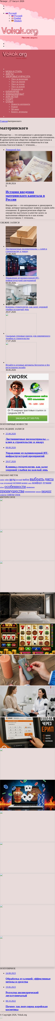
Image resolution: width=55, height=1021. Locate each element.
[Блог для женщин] (19, 39)
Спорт (9, 99)
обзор (2, 487)
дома (1, 483)
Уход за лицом (18, 81)
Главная (4, 121)
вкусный (19, 480)
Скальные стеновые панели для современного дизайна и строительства (28, 337)
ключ (30, 483)
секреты (3, 495)
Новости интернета (20, 104)
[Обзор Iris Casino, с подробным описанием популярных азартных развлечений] (27, 841)
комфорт (37, 482)
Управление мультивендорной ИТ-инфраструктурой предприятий (22, 279)
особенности (15, 486)
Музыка (15, 109)
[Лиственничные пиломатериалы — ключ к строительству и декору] (21, 246)
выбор (26, 479)
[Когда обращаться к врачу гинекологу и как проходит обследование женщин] (27, 716)
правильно (30, 487)
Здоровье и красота (18, 76)
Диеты (10, 74)
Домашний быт (15, 94)
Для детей (12, 96)
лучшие (47, 482)
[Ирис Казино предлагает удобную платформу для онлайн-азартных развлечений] (27, 810)
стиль (17, 494)
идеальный (8, 483)
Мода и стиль (14, 71)
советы (10, 494)
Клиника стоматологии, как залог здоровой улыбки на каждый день (27, 308)
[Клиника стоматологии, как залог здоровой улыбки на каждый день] (21, 304)
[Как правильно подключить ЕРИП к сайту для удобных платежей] (27, 747)
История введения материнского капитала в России (25, 195)
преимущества (12, 491)
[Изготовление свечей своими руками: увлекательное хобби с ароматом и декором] (27, 685)
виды (12, 479)
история (17, 483)
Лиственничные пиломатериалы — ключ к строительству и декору (26, 250)
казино (24, 483)
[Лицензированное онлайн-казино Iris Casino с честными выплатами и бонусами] (27, 935)
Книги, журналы (19, 111)
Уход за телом (17, 84)
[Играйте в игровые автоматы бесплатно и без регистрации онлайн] (21, 362)
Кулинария (12, 91)
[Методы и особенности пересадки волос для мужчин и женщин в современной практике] (27, 778)
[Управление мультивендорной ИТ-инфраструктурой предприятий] (21, 275)
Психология (17, 89)
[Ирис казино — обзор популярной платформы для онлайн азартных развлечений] (27, 903)
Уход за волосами (19, 79)
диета (49, 479)
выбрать (37, 479)
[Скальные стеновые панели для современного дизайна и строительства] (21, 333)
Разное (14, 106)
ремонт (38, 492)
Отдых (9, 101)
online (7, 480)
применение (30, 491)
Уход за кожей (18, 86)
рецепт (46, 491)
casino (2, 480)
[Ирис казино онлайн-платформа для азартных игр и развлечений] (27, 872)
